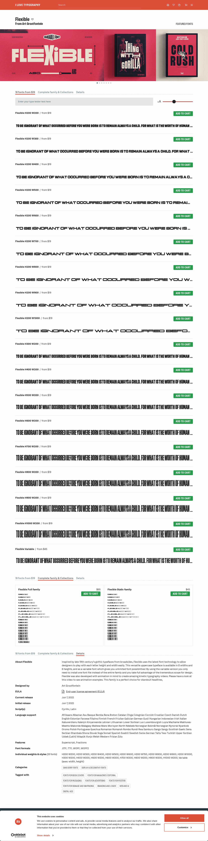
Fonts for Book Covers (73, 775)
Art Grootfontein (32, 24)
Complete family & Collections (55, 92)
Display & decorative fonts (94, 767)
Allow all (184, 818)
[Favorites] (173, 5)
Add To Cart (183, 113)
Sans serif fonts (70, 767)
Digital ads (68, 791)
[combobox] (99, 5)
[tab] (97, 83)
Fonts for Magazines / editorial (102, 775)
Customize (182, 827)
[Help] (179, 5)
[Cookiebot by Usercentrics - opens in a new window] (18, 835)
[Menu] (191, 5)
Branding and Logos (106, 786)
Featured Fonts (184, 23)
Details (80, 92)
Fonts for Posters (117, 780)
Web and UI (124, 786)
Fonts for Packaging (72, 780)
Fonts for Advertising (95, 780)
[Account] (168, 5)
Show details (43, 835)
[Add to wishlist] (32, 19)
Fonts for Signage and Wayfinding (78, 786)
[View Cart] (186, 5)
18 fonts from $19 (25, 92)
